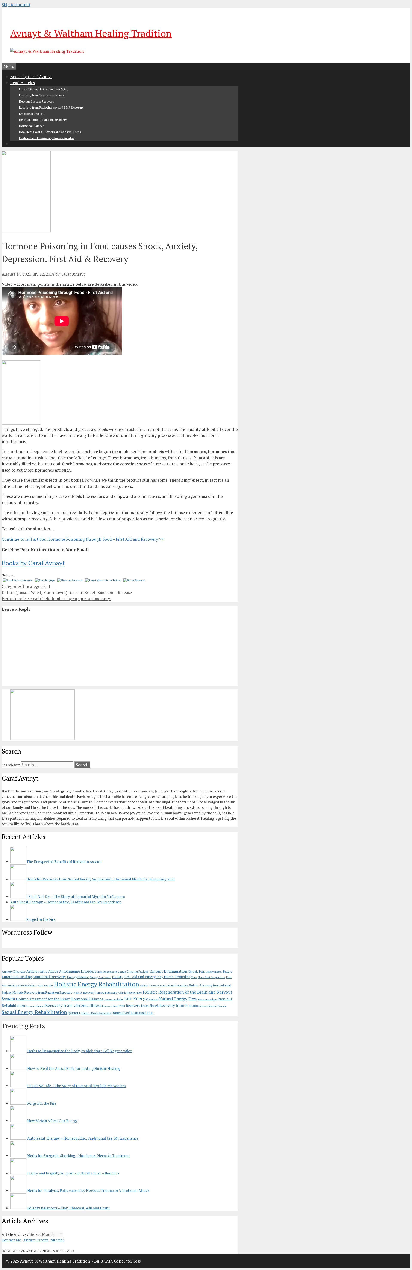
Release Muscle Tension (213, 1005)
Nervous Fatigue (207, 999)
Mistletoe (153, 999)
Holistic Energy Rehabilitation (96, 984)
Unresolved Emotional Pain (133, 1012)
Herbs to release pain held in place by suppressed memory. (56, 598)
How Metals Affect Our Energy (52, 1120)
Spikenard (74, 1013)
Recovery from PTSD (113, 1005)
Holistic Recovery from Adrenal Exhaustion (164, 985)
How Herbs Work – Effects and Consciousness (50, 132)
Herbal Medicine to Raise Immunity (35, 985)
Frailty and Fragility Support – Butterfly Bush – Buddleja (73, 1173)
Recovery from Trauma (178, 1005)
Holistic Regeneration (130, 992)
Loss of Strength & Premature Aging (43, 89)
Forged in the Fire (41, 1103)
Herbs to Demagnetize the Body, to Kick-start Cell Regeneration (79, 1050)
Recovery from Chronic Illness (73, 1005)
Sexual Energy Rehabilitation (34, 1012)
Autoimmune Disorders (77, 971)
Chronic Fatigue (138, 971)
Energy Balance (78, 977)
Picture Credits (36, 1239)
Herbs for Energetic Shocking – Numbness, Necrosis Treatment (78, 1155)
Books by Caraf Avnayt (31, 76)
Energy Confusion (100, 977)
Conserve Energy (214, 971)
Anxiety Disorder (14, 971)
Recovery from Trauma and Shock (41, 95)
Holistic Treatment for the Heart (43, 999)
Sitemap (58, 1239)
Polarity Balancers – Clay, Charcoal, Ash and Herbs (68, 1208)
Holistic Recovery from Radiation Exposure (42, 992)
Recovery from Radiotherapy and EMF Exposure (51, 107)
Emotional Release (31, 114)
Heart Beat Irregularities (211, 977)
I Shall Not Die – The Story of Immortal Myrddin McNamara (76, 1085)
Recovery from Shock (142, 1005)
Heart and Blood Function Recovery (43, 120)
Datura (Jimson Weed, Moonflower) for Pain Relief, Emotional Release (67, 592)
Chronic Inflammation (168, 971)
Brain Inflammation (107, 971)
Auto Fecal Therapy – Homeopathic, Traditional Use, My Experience (82, 1138)
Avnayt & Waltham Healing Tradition (91, 33)
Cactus (122, 971)
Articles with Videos (42, 971)
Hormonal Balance (31, 126)
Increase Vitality (114, 999)
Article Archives (15, 1234)
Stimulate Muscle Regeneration (96, 1013)
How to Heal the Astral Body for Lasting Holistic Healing (73, 1068)
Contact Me (11, 1239)
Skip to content (16, 4)
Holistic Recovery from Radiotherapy (95, 992)
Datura (227, 971)
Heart (194, 977)
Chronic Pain (196, 971)
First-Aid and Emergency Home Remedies (46, 138)
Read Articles (22, 82)
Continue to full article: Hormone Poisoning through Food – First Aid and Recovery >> (83, 539)
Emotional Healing (17, 977)
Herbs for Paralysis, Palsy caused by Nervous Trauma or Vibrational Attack (88, 1190)
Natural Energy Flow (178, 998)
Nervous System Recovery (36, 101)
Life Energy (136, 998)
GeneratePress (127, 1261)
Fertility (117, 977)
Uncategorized (36, 586)
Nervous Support (35, 1005)
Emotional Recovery (49, 976)
